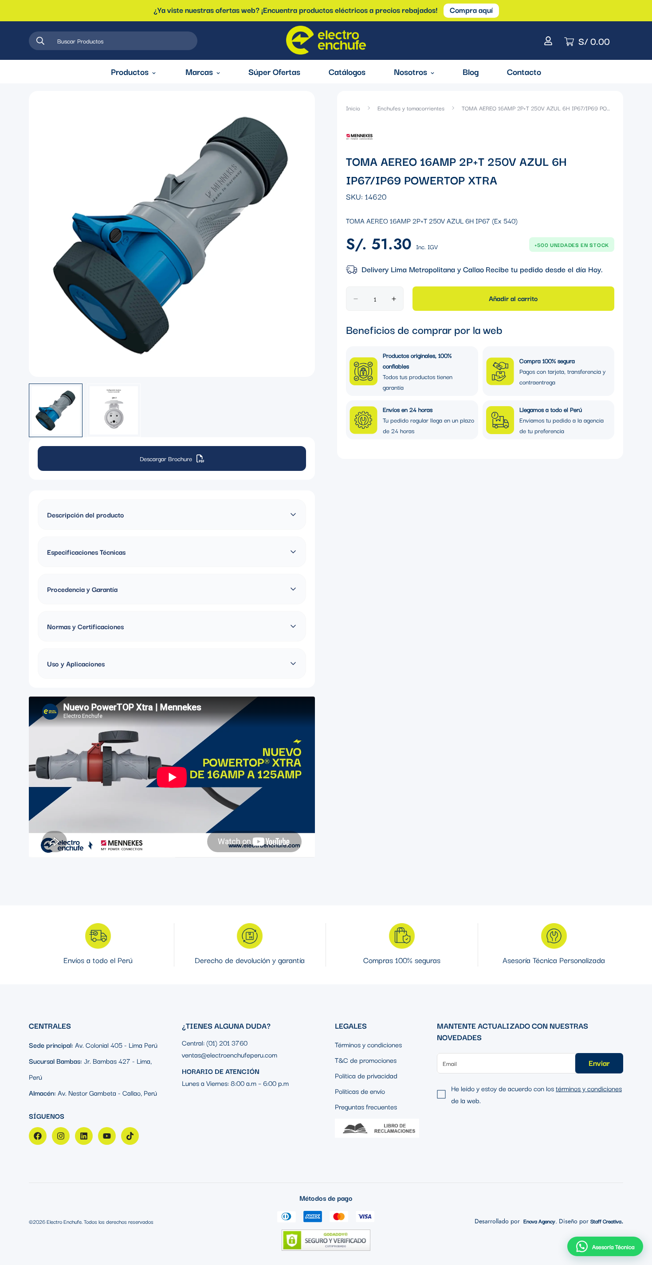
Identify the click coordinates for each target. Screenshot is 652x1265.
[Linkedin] (84, 1136)
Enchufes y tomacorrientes (410, 107)
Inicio (353, 107)
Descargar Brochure (166, 458)
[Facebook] (38, 1136)
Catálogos (347, 71)
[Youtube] (107, 1136)
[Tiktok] (130, 1136)
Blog (471, 71)
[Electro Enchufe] (326, 40)
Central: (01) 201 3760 (214, 1042)
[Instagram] (61, 1136)
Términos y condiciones (368, 1044)
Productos (130, 71)
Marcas (199, 71)
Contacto (524, 71)
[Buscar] (40, 41)
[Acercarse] (296, 110)
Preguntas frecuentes (366, 1106)
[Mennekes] (359, 135)
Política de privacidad (366, 1075)
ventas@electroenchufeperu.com (229, 1054)
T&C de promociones (366, 1059)
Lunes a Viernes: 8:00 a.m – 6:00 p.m (235, 1082)
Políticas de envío (360, 1090)
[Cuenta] (548, 41)
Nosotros (410, 71)
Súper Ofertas (274, 71)
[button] (605, 1246)
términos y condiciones (589, 1088)
